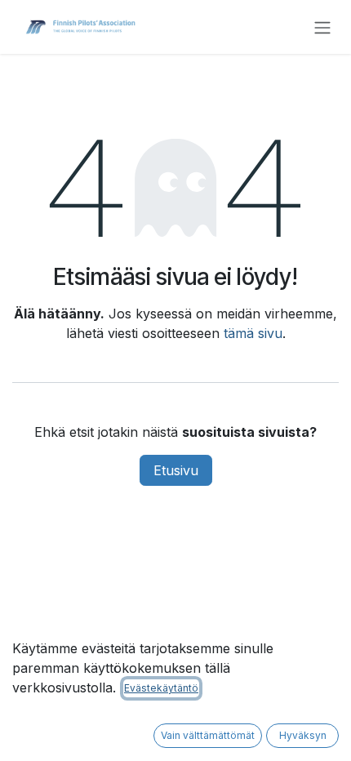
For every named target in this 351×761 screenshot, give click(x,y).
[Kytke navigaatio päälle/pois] (322, 27)
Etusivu (175, 470)
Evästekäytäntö (161, 688)
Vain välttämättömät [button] (208, 735)
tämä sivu (253, 333)
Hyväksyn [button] (303, 735)
